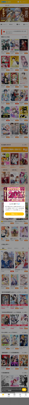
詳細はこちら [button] (14, 214)
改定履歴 (9, 390)
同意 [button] (24, 389)
